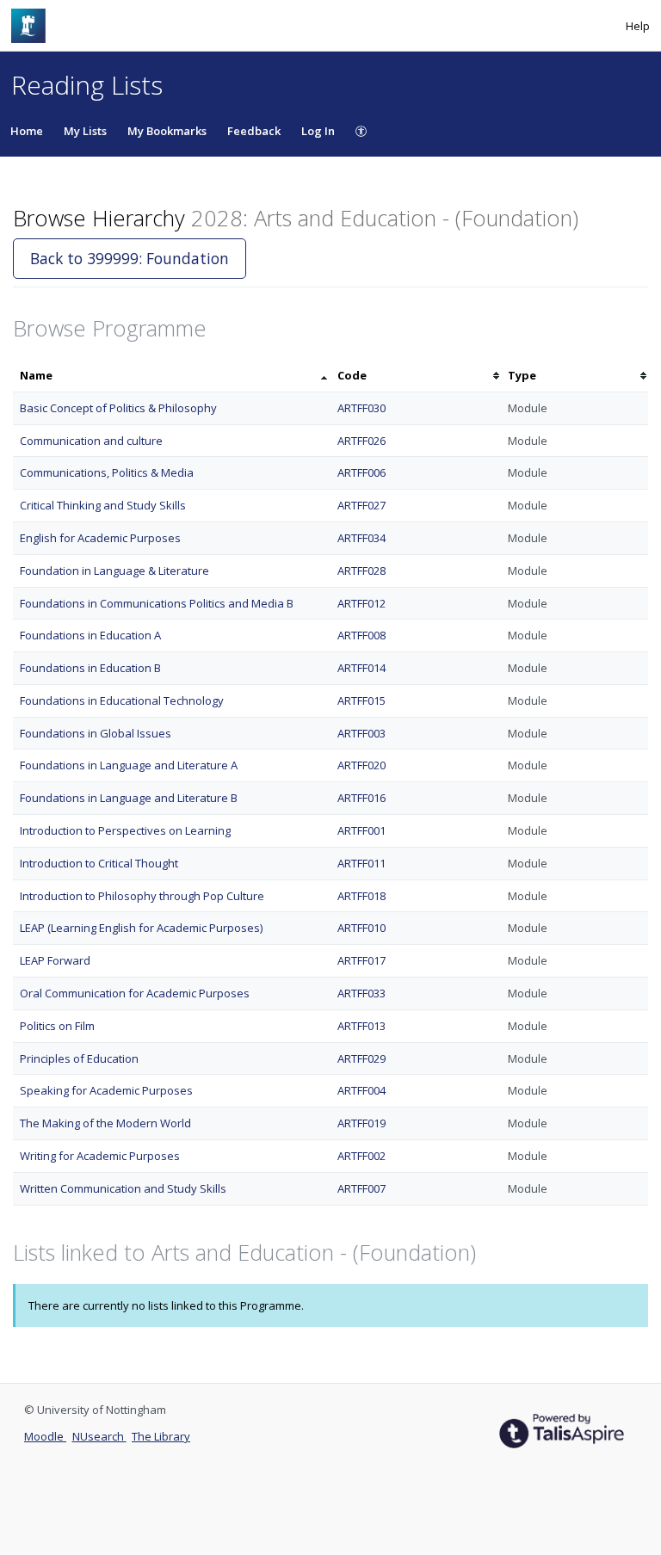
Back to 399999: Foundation (129, 258)
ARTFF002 (361, 1155)
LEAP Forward (55, 960)
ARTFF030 (361, 408)
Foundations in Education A (90, 635)
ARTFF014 (361, 668)
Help (638, 26)
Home (26, 131)
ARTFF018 (361, 896)
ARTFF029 (361, 1058)
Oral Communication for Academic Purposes (135, 993)
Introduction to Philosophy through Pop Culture (142, 896)
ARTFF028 (361, 570)
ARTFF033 (361, 993)
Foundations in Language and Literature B (129, 797)
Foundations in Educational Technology (122, 700)
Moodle (45, 1436)
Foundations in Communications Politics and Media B (156, 603)
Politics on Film (57, 1026)
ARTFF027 (361, 505)
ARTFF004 (361, 1090)
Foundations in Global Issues (95, 733)
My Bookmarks (167, 131)
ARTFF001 (361, 830)
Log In (318, 131)
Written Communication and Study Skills (123, 1188)
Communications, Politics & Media (107, 472)
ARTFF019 (361, 1123)
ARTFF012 (361, 603)
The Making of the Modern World (105, 1123)
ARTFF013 (361, 1026)
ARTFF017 (361, 960)
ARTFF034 (361, 538)
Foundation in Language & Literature (114, 570)
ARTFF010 (361, 927)
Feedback (254, 131)
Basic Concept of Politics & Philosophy (118, 408)
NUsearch (99, 1436)
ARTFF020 (361, 765)
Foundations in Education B (90, 668)
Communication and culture (91, 440)
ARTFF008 (361, 635)
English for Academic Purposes (100, 538)
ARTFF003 (361, 733)
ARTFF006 (361, 472)
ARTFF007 (361, 1188)
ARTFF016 (361, 797)
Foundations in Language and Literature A (129, 765)
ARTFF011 (361, 863)
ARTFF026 (361, 440)
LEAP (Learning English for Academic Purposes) (141, 927)
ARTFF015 (361, 700)
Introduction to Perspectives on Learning (125, 830)
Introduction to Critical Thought (99, 863)
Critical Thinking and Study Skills (103, 505)
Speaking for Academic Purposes (106, 1090)
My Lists (85, 131)
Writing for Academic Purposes (100, 1155)
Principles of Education (79, 1058)
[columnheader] (171, 376)
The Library (161, 1436)
